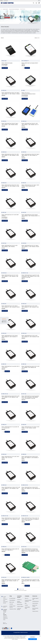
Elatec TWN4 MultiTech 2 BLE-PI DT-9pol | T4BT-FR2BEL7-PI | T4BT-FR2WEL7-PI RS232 (30, 155)
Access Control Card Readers (14, 9)
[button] (4, 320)
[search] (33, 3)
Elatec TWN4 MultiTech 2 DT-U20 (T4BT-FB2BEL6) (10, 215)
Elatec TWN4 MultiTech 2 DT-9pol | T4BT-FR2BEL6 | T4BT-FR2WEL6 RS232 (30, 186)
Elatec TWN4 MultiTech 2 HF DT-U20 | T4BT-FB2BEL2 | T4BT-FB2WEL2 (10, 246)
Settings (32, 637)
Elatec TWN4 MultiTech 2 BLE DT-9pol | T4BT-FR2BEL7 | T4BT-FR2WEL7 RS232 (10, 124)
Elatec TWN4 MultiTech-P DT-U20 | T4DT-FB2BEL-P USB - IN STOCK (10, 457)
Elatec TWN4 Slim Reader (7, 63)
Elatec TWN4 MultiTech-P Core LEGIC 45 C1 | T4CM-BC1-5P (10, 427)
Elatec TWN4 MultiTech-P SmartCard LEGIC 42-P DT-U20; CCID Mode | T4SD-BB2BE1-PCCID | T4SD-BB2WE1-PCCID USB (30, 550)
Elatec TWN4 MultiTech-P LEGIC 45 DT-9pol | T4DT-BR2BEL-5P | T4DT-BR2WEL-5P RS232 (31, 488)
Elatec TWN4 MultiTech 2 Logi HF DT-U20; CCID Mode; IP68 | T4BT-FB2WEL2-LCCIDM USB (31, 580)
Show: (36, 37)
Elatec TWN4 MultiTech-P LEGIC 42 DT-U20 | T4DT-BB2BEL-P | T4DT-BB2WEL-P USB (11, 488)
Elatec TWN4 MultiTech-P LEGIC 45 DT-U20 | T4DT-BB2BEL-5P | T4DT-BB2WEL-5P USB (11, 519)
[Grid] (1, 37)
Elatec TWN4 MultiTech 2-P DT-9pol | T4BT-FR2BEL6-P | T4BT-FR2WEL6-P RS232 (11, 306)
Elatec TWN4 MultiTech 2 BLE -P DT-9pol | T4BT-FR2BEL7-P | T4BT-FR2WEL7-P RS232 (11, 93)
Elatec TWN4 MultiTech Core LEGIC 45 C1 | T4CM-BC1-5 (11, 367)
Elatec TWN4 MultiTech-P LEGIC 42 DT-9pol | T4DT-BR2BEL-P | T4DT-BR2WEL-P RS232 (30, 457)
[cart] (36, 3)
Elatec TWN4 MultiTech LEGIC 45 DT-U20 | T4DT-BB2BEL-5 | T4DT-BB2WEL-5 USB (10, 397)
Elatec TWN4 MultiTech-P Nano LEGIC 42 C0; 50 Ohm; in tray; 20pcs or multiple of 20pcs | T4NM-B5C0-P (30, 519)
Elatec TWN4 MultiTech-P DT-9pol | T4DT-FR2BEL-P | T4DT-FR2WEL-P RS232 (31, 427)
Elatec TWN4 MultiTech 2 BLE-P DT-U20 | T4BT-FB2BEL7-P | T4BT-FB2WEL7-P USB (10, 155)
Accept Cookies (32, 639)
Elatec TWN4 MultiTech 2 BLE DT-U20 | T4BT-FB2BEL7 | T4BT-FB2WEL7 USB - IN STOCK (30, 124)
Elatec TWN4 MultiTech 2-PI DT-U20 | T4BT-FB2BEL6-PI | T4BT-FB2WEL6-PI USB (30, 336)
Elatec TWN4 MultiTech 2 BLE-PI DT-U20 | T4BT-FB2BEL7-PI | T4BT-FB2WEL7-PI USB (10, 186)
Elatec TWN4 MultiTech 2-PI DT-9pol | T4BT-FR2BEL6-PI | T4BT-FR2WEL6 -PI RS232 (10, 336)
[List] (2, 37)
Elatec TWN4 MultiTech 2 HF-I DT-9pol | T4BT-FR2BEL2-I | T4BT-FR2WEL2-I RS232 (30, 246)
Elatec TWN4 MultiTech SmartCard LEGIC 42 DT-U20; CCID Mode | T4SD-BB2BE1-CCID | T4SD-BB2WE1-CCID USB (30, 397)
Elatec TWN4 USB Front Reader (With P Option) (30, 64)
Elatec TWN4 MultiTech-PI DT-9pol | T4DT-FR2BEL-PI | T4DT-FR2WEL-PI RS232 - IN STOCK (11, 580)
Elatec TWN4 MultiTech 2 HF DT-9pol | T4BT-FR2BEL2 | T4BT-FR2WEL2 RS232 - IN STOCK (30, 216)
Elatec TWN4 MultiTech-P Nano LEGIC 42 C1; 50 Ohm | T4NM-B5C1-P (10, 549)
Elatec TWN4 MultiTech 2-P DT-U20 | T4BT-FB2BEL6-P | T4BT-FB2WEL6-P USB (30, 306)
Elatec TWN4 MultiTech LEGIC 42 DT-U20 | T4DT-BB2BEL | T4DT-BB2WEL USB (30, 367)
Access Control (5, 9)
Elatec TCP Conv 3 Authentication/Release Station (28, 93)
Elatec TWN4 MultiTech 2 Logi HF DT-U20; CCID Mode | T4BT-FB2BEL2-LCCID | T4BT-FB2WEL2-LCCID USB (31, 276)
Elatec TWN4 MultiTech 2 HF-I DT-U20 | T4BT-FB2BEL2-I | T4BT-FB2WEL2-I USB (10, 276)
